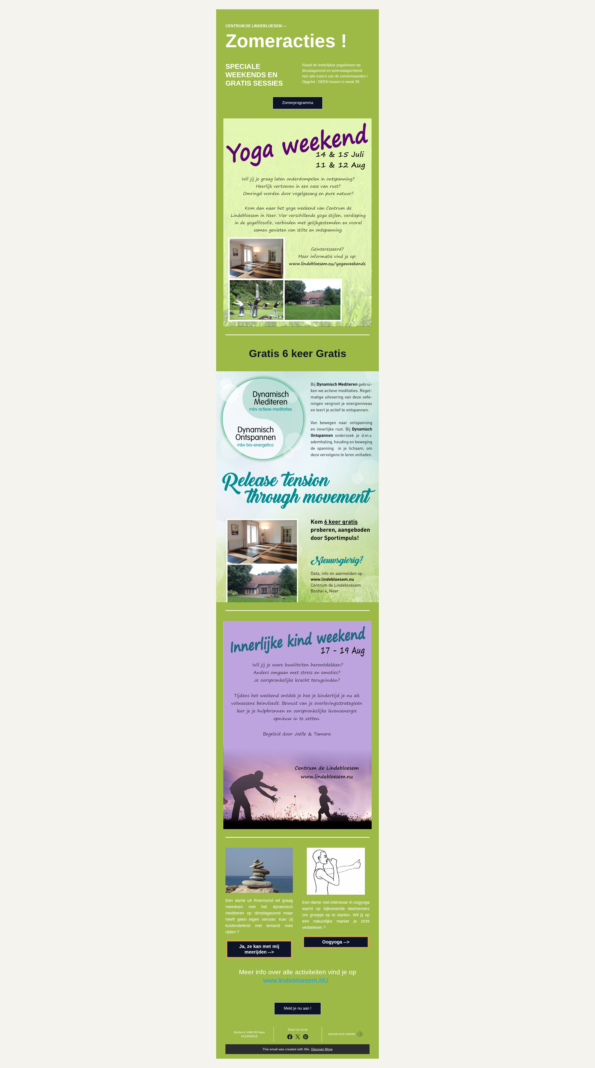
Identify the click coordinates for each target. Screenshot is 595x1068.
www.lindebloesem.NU (295, 980)
